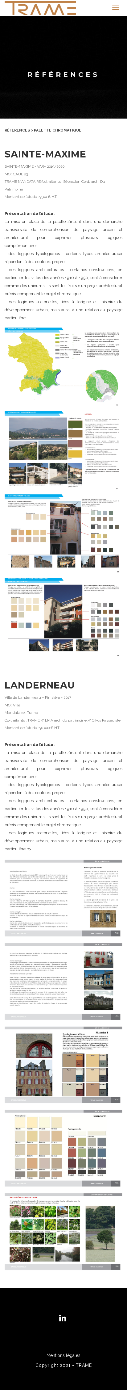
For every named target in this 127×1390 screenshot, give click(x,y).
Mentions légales (63, 1355)
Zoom (63, 372)
